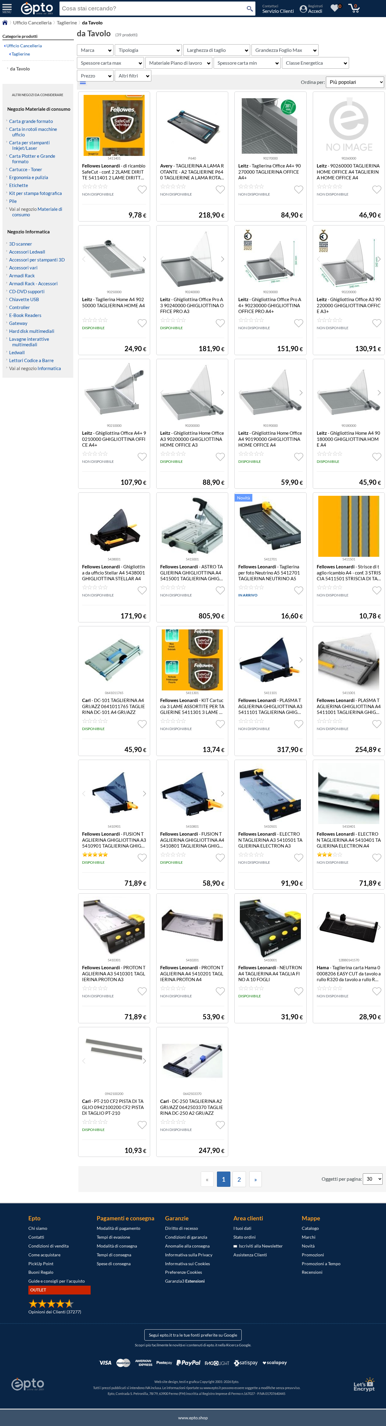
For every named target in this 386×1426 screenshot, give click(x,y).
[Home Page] (5, 24)
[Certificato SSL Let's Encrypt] (363, 1384)
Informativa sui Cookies (187, 1263)
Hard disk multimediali (31, 331)
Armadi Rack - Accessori (33, 283)
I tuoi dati (242, 1228)
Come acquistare (44, 1254)
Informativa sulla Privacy (188, 1254)
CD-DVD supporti (27, 291)
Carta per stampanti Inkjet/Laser (29, 145)
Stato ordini (244, 1237)
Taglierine (67, 22)
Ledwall (17, 352)
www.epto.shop (193, 1417)
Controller (19, 307)
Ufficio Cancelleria (32, 22)
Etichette (18, 185)
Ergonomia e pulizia (28, 177)
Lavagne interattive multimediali (29, 341)
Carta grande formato (31, 121)
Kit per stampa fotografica (35, 193)
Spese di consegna (114, 1263)
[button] (144, 259)
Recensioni (312, 1272)
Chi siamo (37, 1228)
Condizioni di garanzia (186, 1237)
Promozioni (313, 1254)
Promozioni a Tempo (321, 1263)
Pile (13, 201)
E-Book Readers (25, 315)
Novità (308, 1245)
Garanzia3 (185, 1281)
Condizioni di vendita (48, 1245)
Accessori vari (23, 267)
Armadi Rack (22, 275)
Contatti (36, 1237)
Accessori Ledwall (27, 251)
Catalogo (310, 1228)
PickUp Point (40, 1263)
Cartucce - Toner (25, 169)
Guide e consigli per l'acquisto (56, 1281)
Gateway (18, 323)
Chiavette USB (24, 299)
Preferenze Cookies (183, 1272)
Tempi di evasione (113, 1237)
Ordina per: (313, 82)
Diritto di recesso (181, 1228)
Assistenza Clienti (250, 1254)
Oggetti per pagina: (342, 1179)
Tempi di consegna (114, 1254)
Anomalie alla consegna (187, 1245)
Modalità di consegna (117, 1245)
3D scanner (20, 244)
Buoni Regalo (40, 1272)
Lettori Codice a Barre (31, 360)
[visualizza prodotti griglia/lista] (83, 83)
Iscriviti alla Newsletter (260, 1245)
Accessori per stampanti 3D (37, 259)
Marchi (309, 1237)
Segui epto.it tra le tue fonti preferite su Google (193, 1335)
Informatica (49, 368)
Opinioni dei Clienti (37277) (54, 1311)
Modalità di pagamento (118, 1228)
